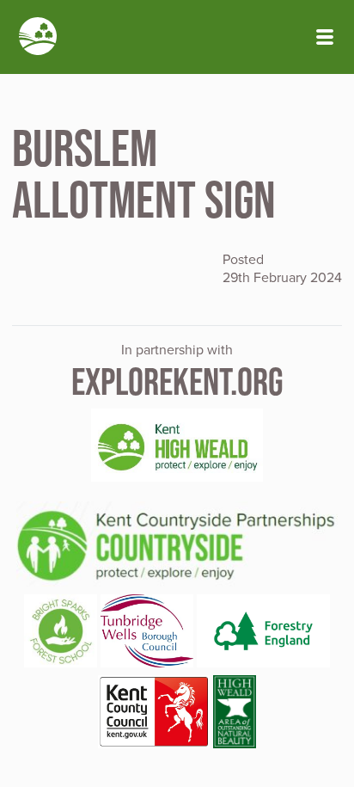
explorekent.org (177, 381)
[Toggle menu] (325, 37)
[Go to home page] (38, 38)
